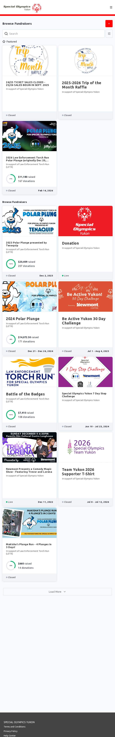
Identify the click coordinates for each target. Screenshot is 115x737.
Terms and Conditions (14, 726)
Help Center (10, 735)
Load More (55, 591)
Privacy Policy (10, 731)
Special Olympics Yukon (19, 722)
